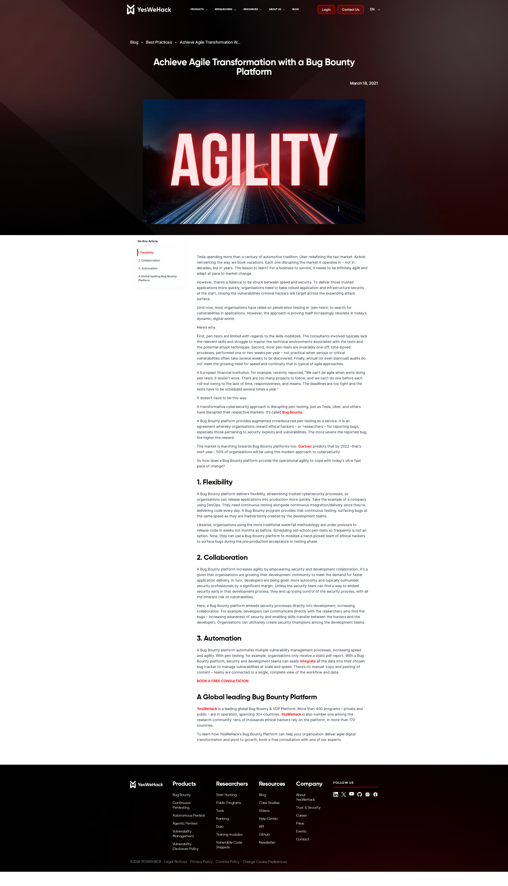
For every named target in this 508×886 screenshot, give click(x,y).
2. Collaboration (149, 260)
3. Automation (148, 268)
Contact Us (350, 9)
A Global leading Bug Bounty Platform (157, 278)
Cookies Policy (228, 862)
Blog (295, 9)
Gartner (305, 446)
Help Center (268, 819)
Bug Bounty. (292, 412)
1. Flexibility (146, 252)
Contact (302, 839)
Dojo (219, 827)
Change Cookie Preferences (265, 862)
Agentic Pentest (185, 823)
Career (301, 815)
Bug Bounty (182, 795)
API (261, 827)
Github (264, 834)
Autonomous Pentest (189, 815)
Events (301, 831)
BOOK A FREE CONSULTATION (222, 681)
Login (326, 9)
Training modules (229, 834)
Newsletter (267, 842)
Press (300, 823)
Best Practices (159, 42)
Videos (264, 811)
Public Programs (228, 803)
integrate (308, 661)
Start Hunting (226, 795)
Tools (220, 811)
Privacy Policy (201, 862)
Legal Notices (175, 862)
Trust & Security (308, 807)
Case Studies (269, 803)
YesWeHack (207, 709)
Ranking (222, 819)
